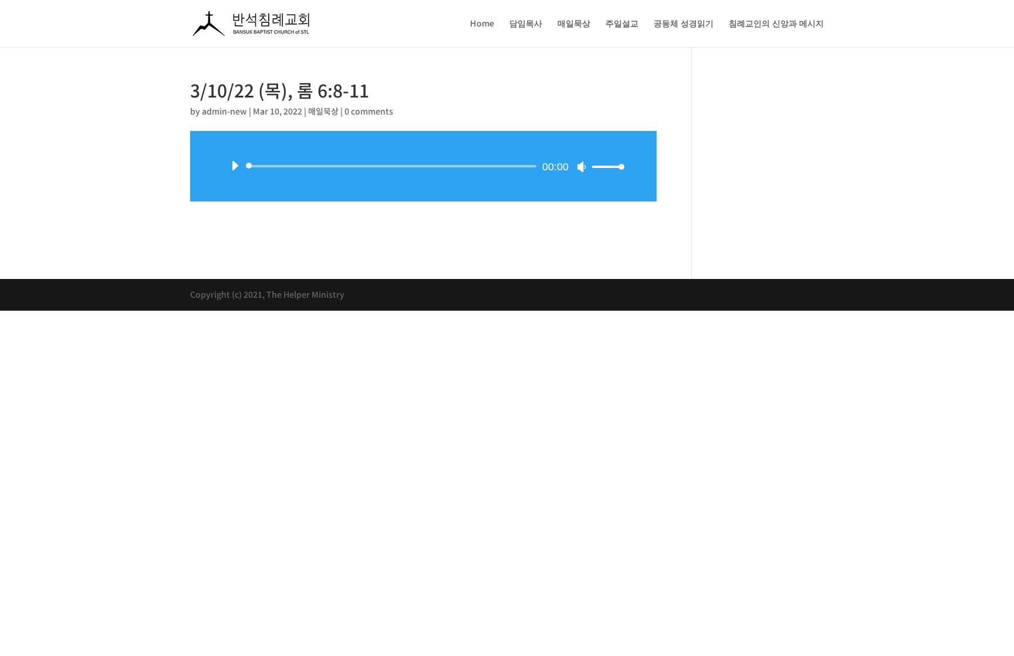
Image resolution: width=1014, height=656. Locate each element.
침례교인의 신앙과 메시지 (776, 24)
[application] (423, 166)
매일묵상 (573, 24)
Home (482, 24)
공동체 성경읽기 (684, 24)
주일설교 (622, 24)
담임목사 (525, 24)
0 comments (368, 111)
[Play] (234, 165)
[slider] (605, 166)
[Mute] (581, 167)
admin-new (224, 111)
